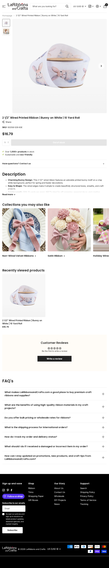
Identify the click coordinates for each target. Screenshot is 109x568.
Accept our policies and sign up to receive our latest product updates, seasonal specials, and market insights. (15, 519)
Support (84, 483)
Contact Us (59, 492)
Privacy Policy (86, 496)
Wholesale (59, 496)
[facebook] (11, 490)
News (57, 504)
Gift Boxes (33, 500)
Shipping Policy (87, 492)
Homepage (7, 15)
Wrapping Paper (36, 496)
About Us (58, 488)
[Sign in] (98, 6)
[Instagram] (3, 490)
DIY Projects (60, 500)
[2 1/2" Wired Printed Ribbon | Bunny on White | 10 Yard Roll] (23, 295)
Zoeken (67, 6)
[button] (101, 66)
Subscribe (12, 530)
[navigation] (6, 23)
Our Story (59, 483)
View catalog (4, 6)
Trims (30, 492)
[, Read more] (91, 6)
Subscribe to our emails (13, 503)
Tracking (84, 504)
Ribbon (31, 488)
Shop (31, 483)
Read (7, 194)
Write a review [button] (54, 358)
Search (83, 488)
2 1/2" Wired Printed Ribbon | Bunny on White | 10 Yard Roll (22, 322)
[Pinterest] (8, 490)
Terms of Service (88, 500)
